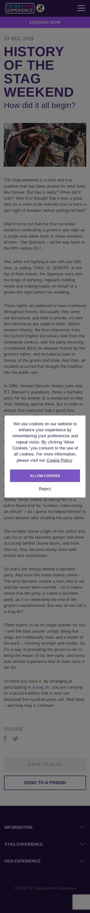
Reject (45, 488)
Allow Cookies (45, 476)
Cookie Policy (59, 460)
